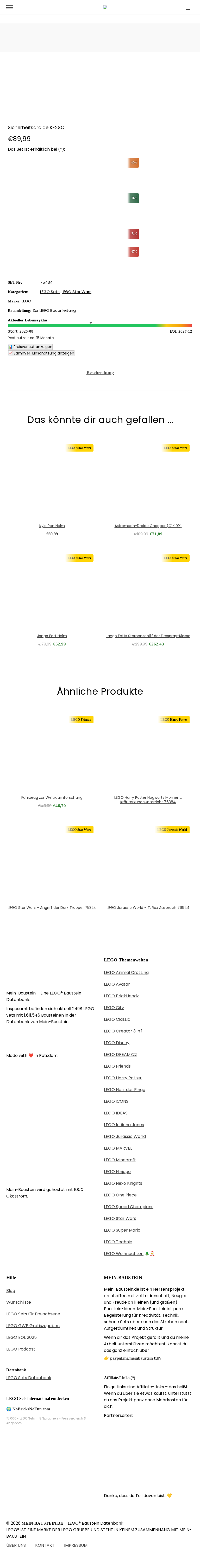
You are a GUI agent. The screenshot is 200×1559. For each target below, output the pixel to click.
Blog (10, 1291)
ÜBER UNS (16, 1545)
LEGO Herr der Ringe (124, 1090)
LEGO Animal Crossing (126, 972)
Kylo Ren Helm (52, 525)
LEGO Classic (117, 1019)
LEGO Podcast (20, 1349)
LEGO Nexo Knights (123, 1183)
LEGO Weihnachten (123, 1254)
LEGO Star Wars (76, 291)
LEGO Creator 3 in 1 (123, 1031)
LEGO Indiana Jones (124, 1125)
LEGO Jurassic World (125, 1136)
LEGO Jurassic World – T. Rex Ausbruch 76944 (148, 907)
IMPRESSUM (76, 1545)
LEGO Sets (50, 291)
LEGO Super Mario (122, 1230)
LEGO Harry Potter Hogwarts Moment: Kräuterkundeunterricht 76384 (148, 799)
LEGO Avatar (117, 984)
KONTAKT (45, 1545)
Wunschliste (18, 1302)
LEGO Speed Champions (128, 1207)
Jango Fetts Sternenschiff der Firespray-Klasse (148, 635)
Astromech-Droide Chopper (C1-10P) (148, 525)
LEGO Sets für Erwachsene (33, 1314)
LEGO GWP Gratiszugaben (33, 1326)
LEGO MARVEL (118, 1148)
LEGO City (114, 1008)
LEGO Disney (116, 1043)
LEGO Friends (117, 1066)
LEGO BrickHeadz (121, 996)
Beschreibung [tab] (100, 372)
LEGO (26, 301)
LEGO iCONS (116, 1101)
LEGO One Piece (120, 1195)
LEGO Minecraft (120, 1160)
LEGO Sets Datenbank (28, 1378)
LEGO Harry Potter (123, 1078)
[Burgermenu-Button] (9, 7)
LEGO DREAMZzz (120, 1054)
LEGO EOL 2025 (21, 1337)
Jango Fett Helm (52, 635)
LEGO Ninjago (117, 1172)
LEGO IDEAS (116, 1113)
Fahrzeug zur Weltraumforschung (52, 797)
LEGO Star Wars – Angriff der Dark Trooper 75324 (52, 907)
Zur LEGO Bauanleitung (54, 310)
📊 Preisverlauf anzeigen (30, 346)
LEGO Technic (118, 1242)
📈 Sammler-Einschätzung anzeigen (41, 353)
